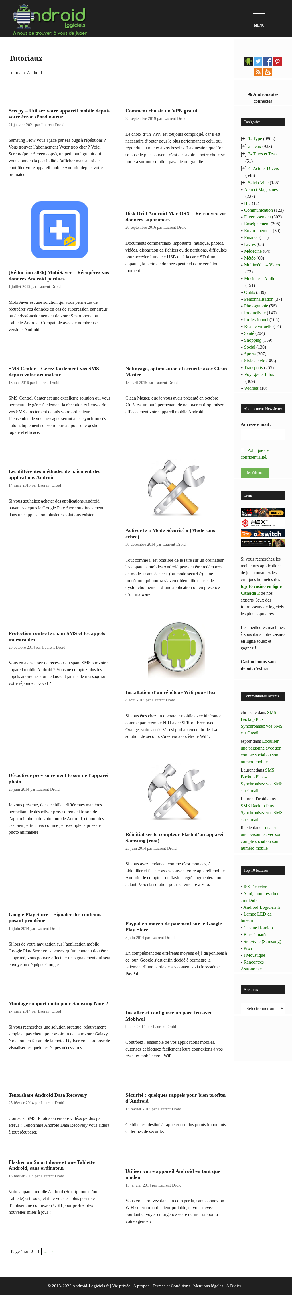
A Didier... (235, 1286)
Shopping (252, 340)
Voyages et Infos (259, 374)
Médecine (253, 251)
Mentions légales (208, 1286)
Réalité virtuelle (258, 326)
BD (247, 203)
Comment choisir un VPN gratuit (162, 111)
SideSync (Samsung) (262, 941)
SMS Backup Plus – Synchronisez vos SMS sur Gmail (262, 812)
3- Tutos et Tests (262, 153)
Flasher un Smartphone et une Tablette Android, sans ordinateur (52, 1165)
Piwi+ (249, 948)
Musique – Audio (259, 278)
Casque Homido (258, 927)
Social (249, 347)
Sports (250, 353)
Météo (250, 258)
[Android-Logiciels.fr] (49, 18)
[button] (259, 11)
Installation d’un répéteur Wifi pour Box (170, 692)
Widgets (251, 388)
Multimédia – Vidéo (262, 264)
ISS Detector (255, 886)
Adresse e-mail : (256, 424)
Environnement (258, 230)
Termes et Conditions (171, 1286)
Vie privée (121, 1286)
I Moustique (254, 955)
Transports (253, 367)
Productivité (255, 312)
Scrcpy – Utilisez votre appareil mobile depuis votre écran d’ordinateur (59, 114)
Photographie (256, 305)
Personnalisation (258, 299)
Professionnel (256, 319)
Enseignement (256, 223)
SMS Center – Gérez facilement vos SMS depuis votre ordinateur (54, 372)
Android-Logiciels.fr (261, 907)
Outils (249, 292)
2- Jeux (254, 146)
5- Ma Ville (258, 182)
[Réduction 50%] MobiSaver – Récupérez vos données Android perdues (59, 276)
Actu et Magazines (261, 189)
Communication (258, 210)
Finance (251, 237)
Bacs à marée (255, 934)
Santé (249, 333)
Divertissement (257, 217)
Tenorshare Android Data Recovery (48, 1095)
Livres (250, 244)
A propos (141, 1286)
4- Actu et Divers (263, 168)
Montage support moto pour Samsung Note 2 (58, 1003)
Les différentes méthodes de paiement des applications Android (54, 474)
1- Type (255, 138)
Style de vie (254, 360)
